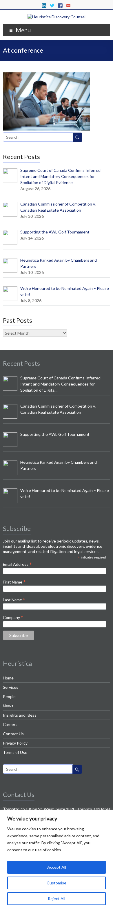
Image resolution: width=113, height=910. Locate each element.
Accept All (56, 867)
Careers (10, 724)
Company (13, 617)
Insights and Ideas (20, 715)
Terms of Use (15, 752)
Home (8, 677)
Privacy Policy (15, 743)
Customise (56, 882)
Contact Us (13, 733)
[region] (56, 860)
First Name (14, 582)
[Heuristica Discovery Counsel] (56, 16)
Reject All (56, 898)
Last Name (14, 599)
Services (10, 687)
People (9, 696)
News (8, 705)
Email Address (17, 564)
